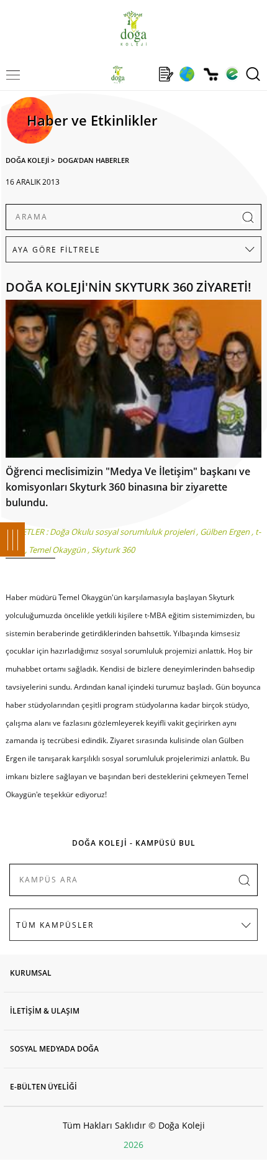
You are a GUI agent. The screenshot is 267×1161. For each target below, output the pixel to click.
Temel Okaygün (57, 549)
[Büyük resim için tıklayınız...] (134, 382)
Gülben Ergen (225, 531)
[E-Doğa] (232, 74)
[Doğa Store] (211, 74)
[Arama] (253, 74)
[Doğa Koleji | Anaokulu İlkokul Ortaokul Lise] (133, 28)
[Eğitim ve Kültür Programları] (186, 74)
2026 (133, 1144)
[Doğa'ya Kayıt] (165, 74)
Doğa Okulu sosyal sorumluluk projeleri (122, 531)
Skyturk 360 (113, 549)
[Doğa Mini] (142, 74)
